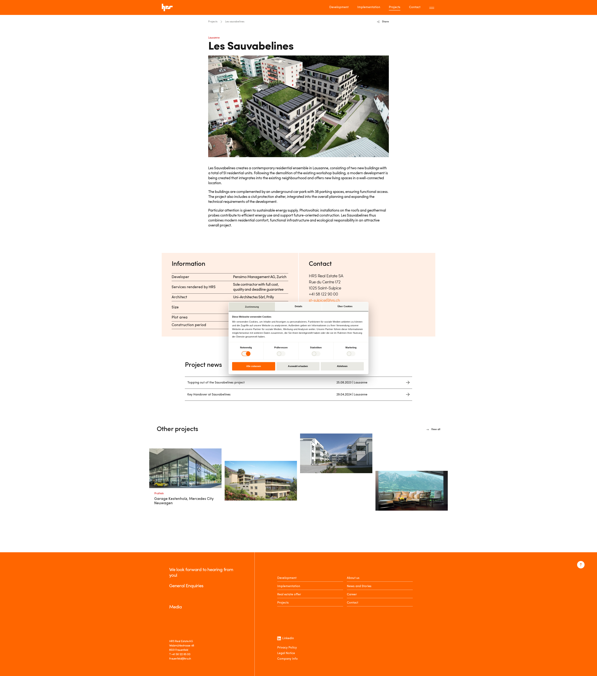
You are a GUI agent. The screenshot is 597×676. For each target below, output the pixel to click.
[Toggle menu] (432, 7)
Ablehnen (342, 366)
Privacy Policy (287, 647)
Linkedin (288, 638)
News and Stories (359, 586)
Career (352, 594)
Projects (394, 7)
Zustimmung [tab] (252, 306)
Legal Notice (286, 653)
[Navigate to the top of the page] (581, 564)
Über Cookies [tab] (345, 306)
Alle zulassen (253, 366)
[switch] (281, 353)
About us (353, 578)
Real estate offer (289, 594)
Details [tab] (298, 306)
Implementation (368, 7)
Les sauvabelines (234, 22)
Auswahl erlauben (298, 366)
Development (339, 7)
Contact (414, 7)
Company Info (287, 658)
